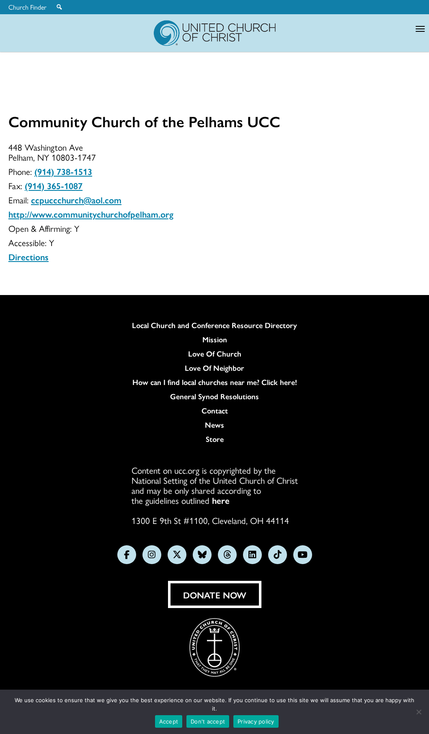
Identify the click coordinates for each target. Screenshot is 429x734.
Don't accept (208, 721)
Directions (28, 256)
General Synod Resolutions (214, 396)
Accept (168, 721)
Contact (215, 410)
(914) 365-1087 (54, 185)
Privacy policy (256, 721)
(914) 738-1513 (63, 171)
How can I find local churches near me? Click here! (214, 382)
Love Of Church (214, 354)
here (221, 500)
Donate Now (214, 594)
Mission (214, 339)
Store (215, 439)
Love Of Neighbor (214, 368)
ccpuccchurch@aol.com (76, 199)
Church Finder (27, 7)
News (214, 425)
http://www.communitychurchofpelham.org (90, 214)
